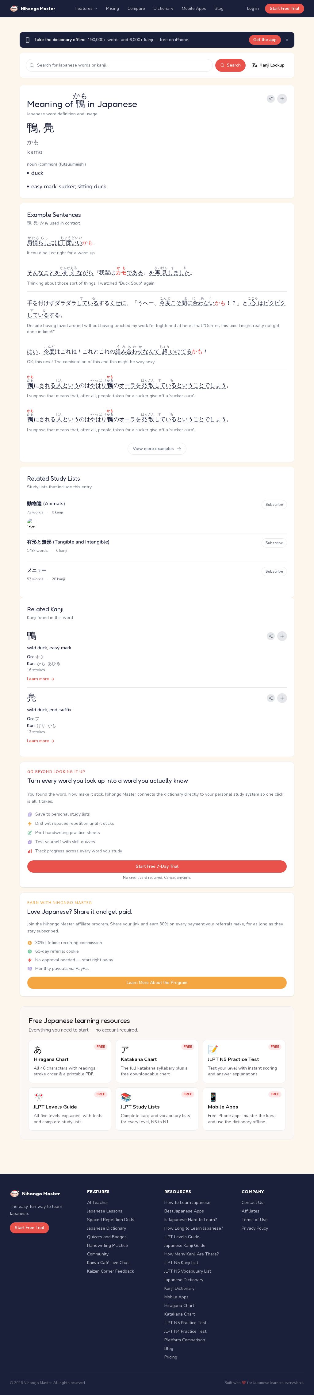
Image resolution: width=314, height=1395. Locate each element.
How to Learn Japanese (187, 1202)
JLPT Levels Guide (181, 1237)
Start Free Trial (284, 8)
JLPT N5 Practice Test (185, 1323)
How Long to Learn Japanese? (193, 1228)
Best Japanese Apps (184, 1211)
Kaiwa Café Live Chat (108, 1263)
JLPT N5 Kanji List (181, 1263)
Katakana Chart (179, 1314)
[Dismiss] (287, 39)
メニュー (37, 570)
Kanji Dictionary (179, 1288)
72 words (35, 512)
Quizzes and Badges (107, 1237)
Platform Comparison (184, 1340)
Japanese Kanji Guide (184, 1245)
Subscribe (274, 504)
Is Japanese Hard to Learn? (190, 1220)
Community (98, 1254)
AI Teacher (97, 1202)
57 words (35, 579)
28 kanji (58, 579)
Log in (253, 8)
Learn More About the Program (157, 983)
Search (234, 65)
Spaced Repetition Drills (110, 1220)
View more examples (154, 449)
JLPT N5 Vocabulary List (187, 1271)
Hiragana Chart (179, 1306)
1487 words (37, 550)
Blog (219, 8)
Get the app (265, 40)
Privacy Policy (255, 1228)
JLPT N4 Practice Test (185, 1331)
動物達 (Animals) (46, 503)
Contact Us (252, 1202)
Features (84, 8)
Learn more (38, 679)
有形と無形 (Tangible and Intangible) (68, 542)
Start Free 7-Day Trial (157, 866)
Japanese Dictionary (106, 1228)
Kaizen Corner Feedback (110, 1271)
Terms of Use (255, 1220)
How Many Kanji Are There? (191, 1254)
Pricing (112, 8)
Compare (136, 8)
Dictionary (163, 8)
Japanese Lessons (104, 1211)
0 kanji (57, 512)
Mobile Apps (194, 8)
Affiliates (250, 1211)
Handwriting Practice (107, 1245)
